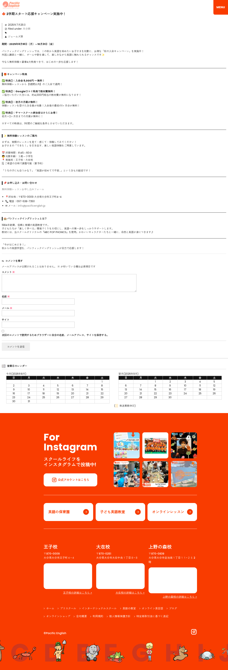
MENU (220, 7)
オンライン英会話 (152, 608)
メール (7, 308)
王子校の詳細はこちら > (77, 593)
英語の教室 (129, 608)
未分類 (26, 29)
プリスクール (68, 608)
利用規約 (98, 616)
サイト (5, 320)
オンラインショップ (58, 616)
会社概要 (81, 616)
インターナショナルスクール (99, 608)
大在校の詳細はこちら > (130, 593)
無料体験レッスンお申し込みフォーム (23, 189)
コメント (8, 272)
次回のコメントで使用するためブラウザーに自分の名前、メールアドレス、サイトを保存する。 (55, 335)
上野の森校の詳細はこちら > (180, 597)
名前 (6, 296)
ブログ (173, 608)
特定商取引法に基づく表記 (152, 616)
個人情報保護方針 (120, 616)
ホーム (50, 608)
